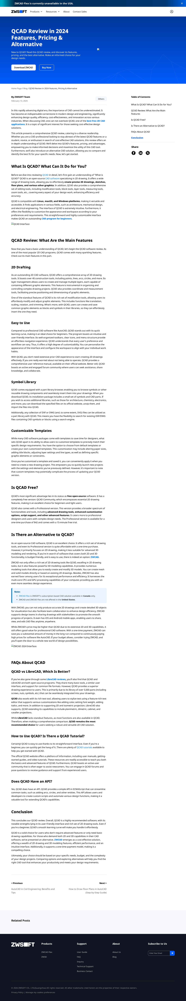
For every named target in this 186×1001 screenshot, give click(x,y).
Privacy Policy (17, 992)
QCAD (45, 174)
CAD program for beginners (57, 218)
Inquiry (80, 961)
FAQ (79, 957)
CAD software (52, 178)
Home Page (16, 88)
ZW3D (44, 957)
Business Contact (85, 971)
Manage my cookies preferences (40, 992)
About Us (116, 952)
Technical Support (85, 966)
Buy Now (46, 67)
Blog (25, 88)
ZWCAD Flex (24, 596)
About (66, 11)
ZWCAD (95, 557)
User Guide (82, 952)
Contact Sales (80, 11)
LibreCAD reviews (56, 679)
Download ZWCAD (23, 67)
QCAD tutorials (84, 747)
